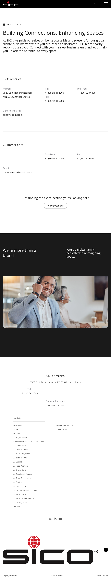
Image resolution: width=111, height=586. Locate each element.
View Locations (55, 205)
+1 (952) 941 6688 (54, 100)
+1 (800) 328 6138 (86, 92)
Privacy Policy (56, 576)
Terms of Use (102, 576)
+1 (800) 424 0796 (54, 158)
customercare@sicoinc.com (17, 172)
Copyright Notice (10, 576)
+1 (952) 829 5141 (86, 158)
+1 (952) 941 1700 (54, 92)
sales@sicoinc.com (13, 114)
